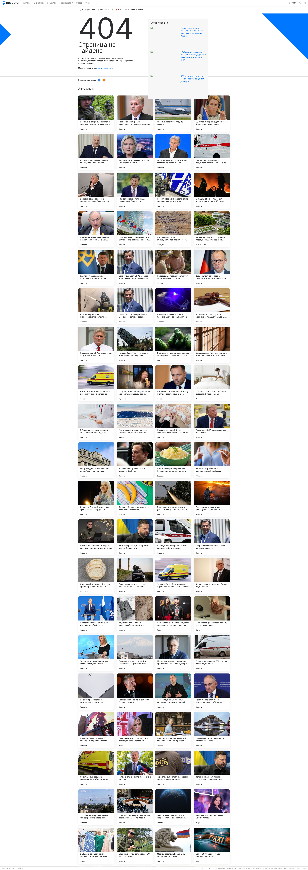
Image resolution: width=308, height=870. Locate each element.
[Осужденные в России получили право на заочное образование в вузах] (212, 345)
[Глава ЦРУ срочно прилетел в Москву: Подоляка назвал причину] (135, 306)
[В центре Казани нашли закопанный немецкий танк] (135, 614)
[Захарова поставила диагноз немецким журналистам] (96, 653)
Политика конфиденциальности (250, 868)
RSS (203, 868)
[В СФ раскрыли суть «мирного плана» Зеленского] (135, 537)
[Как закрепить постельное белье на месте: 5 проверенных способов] (212, 383)
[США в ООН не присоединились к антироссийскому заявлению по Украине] (135, 229)
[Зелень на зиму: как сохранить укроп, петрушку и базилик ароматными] (212, 229)
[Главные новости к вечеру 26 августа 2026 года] (212, 730)
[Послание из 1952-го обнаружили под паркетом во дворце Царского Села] (173, 229)
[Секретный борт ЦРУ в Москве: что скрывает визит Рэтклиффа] (135, 268)
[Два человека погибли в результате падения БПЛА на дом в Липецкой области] (212, 152)
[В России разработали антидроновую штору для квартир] (96, 691)
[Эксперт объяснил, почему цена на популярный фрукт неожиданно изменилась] (135, 499)
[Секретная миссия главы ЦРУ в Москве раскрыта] (212, 537)
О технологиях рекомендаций (226, 868)
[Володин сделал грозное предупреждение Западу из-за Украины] (96, 191)
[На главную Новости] (12, 3)
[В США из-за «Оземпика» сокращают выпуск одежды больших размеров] (96, 846)
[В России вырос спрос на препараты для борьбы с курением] (212, 460)
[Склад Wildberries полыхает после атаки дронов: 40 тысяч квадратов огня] (212, 191)
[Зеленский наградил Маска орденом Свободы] (135, 460)
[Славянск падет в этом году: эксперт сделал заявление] (135, 576)
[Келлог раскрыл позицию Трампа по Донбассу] (212, 576)
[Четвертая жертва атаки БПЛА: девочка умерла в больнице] (96, 383)
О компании (11, 868)
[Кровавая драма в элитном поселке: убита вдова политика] (173, 306)
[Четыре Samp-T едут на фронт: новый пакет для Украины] (135, 345)
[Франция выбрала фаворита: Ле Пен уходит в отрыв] (135, 152)
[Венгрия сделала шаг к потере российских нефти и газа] (96, 460)
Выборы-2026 (88, 9)
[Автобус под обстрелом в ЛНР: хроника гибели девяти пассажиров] (173, 537)
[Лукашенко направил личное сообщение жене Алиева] (96, 152)
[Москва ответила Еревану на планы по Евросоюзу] (173, 846)
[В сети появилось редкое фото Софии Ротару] (212, 807)
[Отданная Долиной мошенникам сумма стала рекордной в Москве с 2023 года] (96, 499)
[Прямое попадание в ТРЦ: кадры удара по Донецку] (212, 653)
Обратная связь (289, 868)
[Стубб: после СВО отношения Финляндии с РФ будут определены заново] (96, 614)
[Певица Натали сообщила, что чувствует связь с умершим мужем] (135, 730)
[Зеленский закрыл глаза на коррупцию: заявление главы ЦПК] (212, 769)
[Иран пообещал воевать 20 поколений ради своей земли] (96, 730)
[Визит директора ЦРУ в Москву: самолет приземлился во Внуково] (173, 152)
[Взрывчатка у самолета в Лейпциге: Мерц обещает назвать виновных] (212, 268)
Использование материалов (272, 868)
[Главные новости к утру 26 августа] (173, 113)
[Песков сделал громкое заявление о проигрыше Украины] (135, 113)
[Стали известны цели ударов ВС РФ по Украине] (135, 846)
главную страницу (104, 68)
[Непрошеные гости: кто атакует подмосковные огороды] (173, 268)
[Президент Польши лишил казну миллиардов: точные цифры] (173, 383)
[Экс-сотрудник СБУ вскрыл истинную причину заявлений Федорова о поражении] (173, 691)
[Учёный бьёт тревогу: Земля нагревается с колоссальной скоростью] (173, 807)
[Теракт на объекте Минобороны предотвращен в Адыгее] (173, 769)
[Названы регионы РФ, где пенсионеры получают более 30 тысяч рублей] (173, 422)
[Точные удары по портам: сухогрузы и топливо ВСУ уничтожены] (212, 499)
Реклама (20, 868)
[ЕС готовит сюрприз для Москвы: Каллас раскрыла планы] (212, 113)
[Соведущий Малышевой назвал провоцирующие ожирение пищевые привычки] (96, 576)
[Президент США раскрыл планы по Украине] (212, 422)
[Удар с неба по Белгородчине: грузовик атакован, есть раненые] (173, 576)
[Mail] (3, 3)
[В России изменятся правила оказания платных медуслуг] (96, 422)
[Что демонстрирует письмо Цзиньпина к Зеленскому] (135, 191)
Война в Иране (106, 9)
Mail (3, 868)
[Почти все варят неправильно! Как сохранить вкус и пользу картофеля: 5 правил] (173, 460)
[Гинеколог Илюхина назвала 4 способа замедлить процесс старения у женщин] (173, 730)
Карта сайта (301, 868)
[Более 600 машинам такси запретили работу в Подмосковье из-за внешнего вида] (212, 846)
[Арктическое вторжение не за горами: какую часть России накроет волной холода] (135, 422)
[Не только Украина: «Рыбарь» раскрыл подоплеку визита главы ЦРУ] (96, 537)
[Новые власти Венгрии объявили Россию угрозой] (135, 691)
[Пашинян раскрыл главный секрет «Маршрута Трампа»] (212, 691)
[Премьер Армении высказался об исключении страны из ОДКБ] (96, 229)
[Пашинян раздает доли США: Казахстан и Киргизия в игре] (135, 653)
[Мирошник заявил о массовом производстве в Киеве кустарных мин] (173, 653)
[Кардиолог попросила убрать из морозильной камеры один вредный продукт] (135, 383)
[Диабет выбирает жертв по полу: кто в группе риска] (212, 614)
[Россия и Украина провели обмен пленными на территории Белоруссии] (173, 191)
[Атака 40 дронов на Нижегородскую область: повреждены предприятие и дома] (96, 306)
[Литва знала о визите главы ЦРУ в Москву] (135, 769)
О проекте (210, 868)
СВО (120, 9)
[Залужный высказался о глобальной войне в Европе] (96, 268)
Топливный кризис (135, 9)
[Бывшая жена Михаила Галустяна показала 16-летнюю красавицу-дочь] (173, 614)
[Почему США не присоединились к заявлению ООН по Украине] (135, 807)
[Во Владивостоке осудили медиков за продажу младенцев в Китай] (212, 306)
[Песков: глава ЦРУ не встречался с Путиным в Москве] (96, 345)
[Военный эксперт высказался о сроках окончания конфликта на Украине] (96, 113)
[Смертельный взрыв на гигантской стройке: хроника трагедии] (96, 769)
